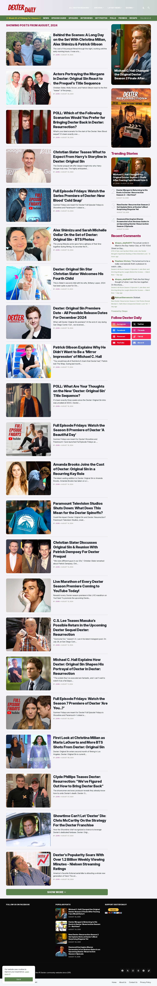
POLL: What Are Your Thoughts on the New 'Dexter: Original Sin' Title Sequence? (79, 391)
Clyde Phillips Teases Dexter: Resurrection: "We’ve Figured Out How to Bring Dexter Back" (78, 781)
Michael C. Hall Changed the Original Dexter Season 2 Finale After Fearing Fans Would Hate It (84, 911)
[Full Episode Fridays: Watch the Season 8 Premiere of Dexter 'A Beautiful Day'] (28, 439)
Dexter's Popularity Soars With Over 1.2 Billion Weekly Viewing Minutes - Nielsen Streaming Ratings (78, 862)
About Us (122, 982)
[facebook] (122, 971)
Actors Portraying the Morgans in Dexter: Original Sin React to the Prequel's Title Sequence (78, 78)
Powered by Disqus (119, 311)
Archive (98, 8)
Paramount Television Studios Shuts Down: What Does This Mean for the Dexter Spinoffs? (78, 508)
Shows (129, 8)
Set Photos (101, 18)
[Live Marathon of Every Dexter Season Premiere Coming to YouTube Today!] (28, 595)
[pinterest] (143, 971)
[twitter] (128, 971)
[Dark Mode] (144, 8)
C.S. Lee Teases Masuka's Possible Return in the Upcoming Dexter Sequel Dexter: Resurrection (80, 627)
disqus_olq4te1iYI (123, 243)
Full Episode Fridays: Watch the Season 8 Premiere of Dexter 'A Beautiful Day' (79, 430)
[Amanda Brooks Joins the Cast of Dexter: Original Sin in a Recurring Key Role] (28, 478)
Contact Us (133, 982)
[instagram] (133, 971)
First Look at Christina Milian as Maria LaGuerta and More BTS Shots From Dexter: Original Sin (79, 742)
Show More (55, 892)
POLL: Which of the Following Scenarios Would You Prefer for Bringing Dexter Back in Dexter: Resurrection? (79, 120)
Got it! (19, 979)
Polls (113, 18)
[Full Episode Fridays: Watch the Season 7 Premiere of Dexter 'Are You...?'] (28, 712)
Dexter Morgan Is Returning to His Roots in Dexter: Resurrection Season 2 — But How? (132, 192)
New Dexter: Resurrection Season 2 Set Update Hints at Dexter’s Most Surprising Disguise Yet (133, 207)
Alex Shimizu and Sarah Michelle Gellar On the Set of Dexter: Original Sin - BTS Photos (80, 234)
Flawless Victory (123, 261)
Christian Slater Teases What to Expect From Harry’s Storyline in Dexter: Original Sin (80, 156)
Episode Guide (58, 18)
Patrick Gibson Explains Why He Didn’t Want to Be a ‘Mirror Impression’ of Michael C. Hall (79, 352)
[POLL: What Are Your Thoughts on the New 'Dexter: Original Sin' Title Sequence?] (28, 400)
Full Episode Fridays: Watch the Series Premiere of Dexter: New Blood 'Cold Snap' (79, 195)
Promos (122, 18)
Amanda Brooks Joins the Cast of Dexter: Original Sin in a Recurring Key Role (78, 469)
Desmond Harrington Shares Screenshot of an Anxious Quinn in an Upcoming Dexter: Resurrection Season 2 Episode (133, 222)
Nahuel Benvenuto (124, 297)
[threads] (138, 971)
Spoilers (73, 18)
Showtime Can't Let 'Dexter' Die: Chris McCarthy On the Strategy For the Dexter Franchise (79, 820)
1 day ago (119, 275)
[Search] (149, 8)
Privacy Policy (145, 982)
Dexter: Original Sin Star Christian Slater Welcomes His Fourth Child (78, 274)
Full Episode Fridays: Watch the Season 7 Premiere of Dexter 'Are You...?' (80, 703)
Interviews (86, 18)
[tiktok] (149, 971)
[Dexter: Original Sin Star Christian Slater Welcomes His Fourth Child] (28, 283)
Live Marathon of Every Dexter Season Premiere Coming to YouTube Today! (78, 586)
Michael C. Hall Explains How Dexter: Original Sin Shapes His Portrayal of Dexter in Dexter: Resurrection (78, 666)
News (46, 18)
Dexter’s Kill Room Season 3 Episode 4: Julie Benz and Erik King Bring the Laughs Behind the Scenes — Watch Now (130, 272)
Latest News (114, 8)
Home (114, 982)
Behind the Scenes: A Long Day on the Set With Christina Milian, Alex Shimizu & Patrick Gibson (79, 39)
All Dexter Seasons (79, 8)
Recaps (133, 18)
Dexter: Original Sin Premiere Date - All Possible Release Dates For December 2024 (80, 313)
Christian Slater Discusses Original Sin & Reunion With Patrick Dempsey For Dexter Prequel (76, 549)
